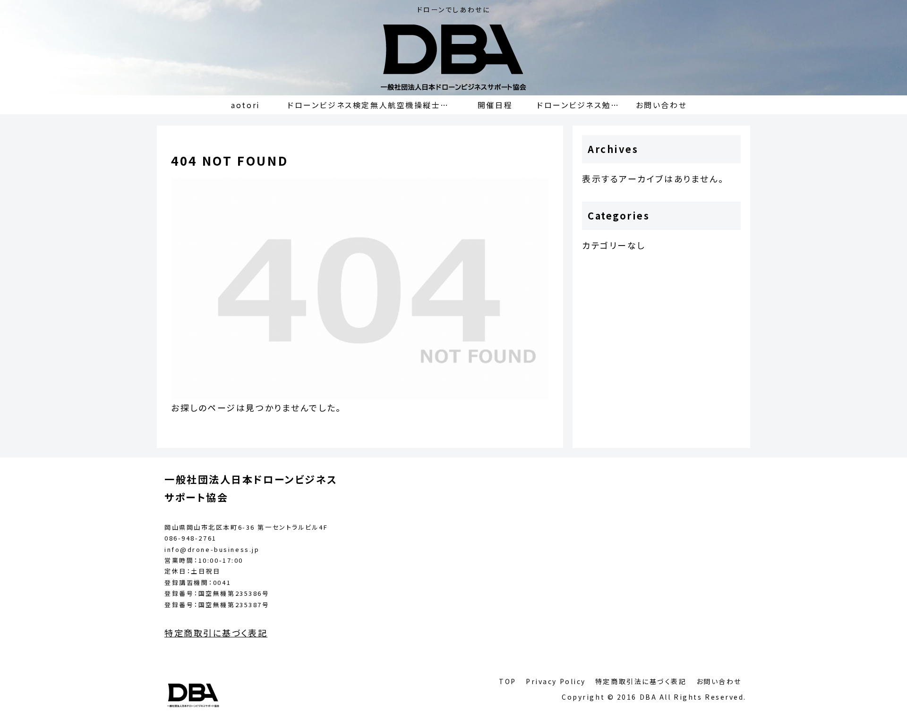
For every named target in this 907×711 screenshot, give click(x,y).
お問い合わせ (719, 681)
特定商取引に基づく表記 (215, 632)
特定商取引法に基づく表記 (641, 681)
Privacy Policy (556, 681)
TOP (507, 681)
